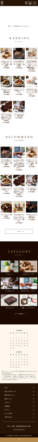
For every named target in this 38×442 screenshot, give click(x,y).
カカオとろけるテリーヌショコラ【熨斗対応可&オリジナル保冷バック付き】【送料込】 (6, 117)
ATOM (13, 426)
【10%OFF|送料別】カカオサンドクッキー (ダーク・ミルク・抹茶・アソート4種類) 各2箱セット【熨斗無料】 (31, 65)
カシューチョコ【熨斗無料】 (6, 215)
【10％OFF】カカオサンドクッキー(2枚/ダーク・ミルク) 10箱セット (31, 92)
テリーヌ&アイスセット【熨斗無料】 (19, 115)
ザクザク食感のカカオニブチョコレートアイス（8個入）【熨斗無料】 (19, 64)
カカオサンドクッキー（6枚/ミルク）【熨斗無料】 (6, 91)
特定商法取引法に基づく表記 (23, 426)
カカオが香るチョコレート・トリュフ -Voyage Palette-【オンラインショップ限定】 (19, 218)
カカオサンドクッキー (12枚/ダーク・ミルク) (19, 91)
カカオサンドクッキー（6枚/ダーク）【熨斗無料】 (31, 216)
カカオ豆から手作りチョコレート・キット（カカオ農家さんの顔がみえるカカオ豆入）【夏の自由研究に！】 (19, 164)
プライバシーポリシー (19, 429)
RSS (8, 426)
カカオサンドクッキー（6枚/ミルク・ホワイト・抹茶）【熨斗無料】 (6, 64)
